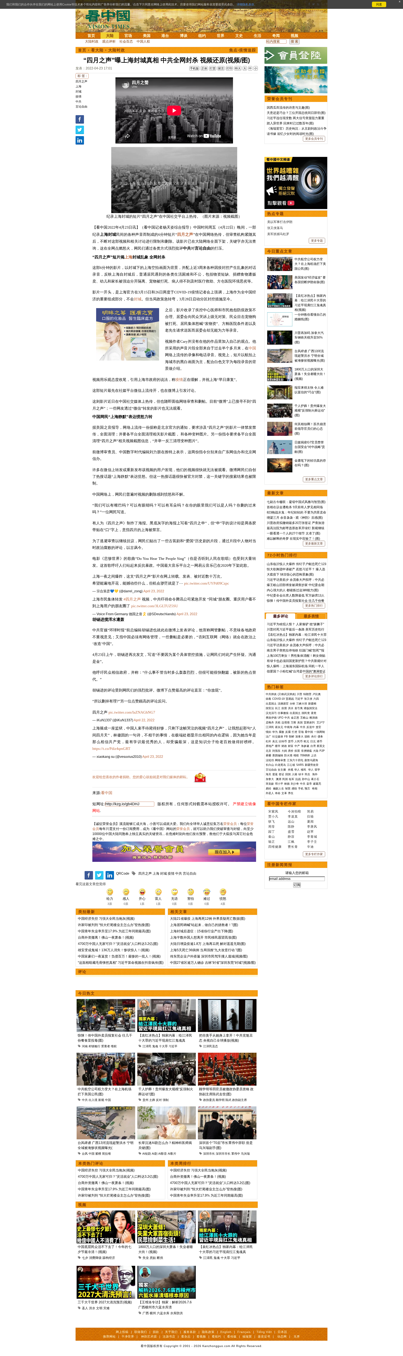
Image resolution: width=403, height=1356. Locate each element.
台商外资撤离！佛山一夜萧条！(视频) (106, 937)
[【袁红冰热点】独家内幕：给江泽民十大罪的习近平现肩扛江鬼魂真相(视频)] (166, 1001)
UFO (280, 717)
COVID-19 (278, 698)
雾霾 (268, 755)
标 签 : (82, 76)
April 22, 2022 (144, 720)
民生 (308, 774)
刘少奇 (295, 783)
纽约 (202, 36)
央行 (314, 736)
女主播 (282, 769)
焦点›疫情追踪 (242, 50)
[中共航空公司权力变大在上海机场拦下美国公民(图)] (106, 1055)
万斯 (293, 722)
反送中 (310, 727)
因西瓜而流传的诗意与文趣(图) (288, 107)
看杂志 (186, 1336)
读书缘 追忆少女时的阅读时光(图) (290, 133)
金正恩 (295, 717)
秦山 (271, 836)
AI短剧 (146, 1153)
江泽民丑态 (210, 1046)
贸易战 (290, 698)
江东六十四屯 (295, 760)
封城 (78, 91)
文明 (99, 1308)
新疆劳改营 (311, 764)
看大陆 (97, 50)
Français (244, 1332)
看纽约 (216, 1336)
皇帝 (309, 783)
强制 (166, 1100)
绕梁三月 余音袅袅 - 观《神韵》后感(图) (295, 517)
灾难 (106, 1308)
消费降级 (95, 1258)
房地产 (270, 746)
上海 (78, 86)
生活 (257, 36)
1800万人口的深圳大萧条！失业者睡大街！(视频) (310, 373)
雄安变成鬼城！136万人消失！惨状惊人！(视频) (113, 950)
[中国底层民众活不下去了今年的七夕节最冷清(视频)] (106, 1213)
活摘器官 (283, 703)
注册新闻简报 (279, 865)
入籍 (294, 774)
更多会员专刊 (314, 138)
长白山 (270, 764)
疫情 (78, 96)
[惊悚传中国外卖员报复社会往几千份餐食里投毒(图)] (106, 1001)
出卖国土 (271, 703)
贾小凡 (273, 816)
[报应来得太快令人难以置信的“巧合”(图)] (279, 387)
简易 (310, 811)
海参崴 (305, 746)
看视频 (201, 1336)
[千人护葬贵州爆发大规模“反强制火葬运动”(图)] (166, 1055)
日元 (313, 741)
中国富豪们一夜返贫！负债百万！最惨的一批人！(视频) (119, 956)
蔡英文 (321, 746)
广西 (146, 1313)
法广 (268, 736)
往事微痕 (283, 713)
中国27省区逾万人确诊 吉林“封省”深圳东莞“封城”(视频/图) (213, 962)
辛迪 (310, 846)
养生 (290, 793)
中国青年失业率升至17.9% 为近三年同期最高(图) (114, 931)
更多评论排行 (314, 676)
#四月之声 (132, 599)
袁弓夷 (298, 708)
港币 (319, 741)
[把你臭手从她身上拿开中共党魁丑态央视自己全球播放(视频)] (227, 1001)
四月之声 (81, 81)
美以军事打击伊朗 (279, 222)
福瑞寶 (247, 1336)
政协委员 (209, 1100)
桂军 (291, 779)
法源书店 (169, 1336)
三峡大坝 (301, 703)
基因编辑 (277, 755)
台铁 (292, 703)
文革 (284, 793)
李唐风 (312, 826)
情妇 (268, 731)
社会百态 (126, 41)
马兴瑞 (245, 1153)
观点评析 (109, 41)
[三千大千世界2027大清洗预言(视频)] (106, 1268)
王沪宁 (321, 722)
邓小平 (279, 783)
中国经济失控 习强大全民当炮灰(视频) (106, 918)
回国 (288, 774)
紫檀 (98, 1153)
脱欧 (307, 736)
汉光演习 (271, 713)
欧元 (306, 741)
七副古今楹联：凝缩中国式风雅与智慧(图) (296, 502)
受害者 (105, 1046)
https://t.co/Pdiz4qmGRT (111, 748)
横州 (153, 1313)
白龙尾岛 (280, 764)
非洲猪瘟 (306, 750)
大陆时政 (91, 41)
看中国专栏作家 (282, 804)
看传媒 (232, 1336)
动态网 (282, 1336)
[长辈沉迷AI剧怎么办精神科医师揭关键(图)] (166, 1109)
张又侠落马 (275, 228)
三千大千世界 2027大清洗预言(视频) (105, 1302)
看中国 (110, 18)
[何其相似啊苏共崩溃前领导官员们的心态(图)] (279, 424)
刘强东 (276, 750)
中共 (78, 101)
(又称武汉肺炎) (287, 694)
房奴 (153, 1258)
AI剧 (154, 1153)
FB (286, 736)
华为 (275, 731)
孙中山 (306, 779)
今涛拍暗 (294, 811)
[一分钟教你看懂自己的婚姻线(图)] (279, 314)
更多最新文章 (314, 543)
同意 (379, 4)
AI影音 (162, 1153)
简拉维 (106, 1153)
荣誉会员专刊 (279, 99)
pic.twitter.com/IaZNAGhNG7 (132, 712)
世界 (220, 36)
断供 (160, 1258)
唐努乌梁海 (311, 760)
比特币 (283, 741)
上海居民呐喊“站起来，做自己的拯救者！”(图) (204, 925)
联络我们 (140, 1332)
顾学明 (220, 1100)
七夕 (85, 1258)
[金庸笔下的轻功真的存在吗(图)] (279, 460)
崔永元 (279, 727)
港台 (165, 36)
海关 (268, 774)
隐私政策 (208, 1332)
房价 (290, 750)
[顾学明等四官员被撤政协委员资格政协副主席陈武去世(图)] (227, 1055)
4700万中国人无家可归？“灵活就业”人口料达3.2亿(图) (118, 944)
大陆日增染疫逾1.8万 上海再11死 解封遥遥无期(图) (208, 944)
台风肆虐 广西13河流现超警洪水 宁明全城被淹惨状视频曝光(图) (309, 355)
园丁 (271, 831)
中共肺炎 (271, 694)
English (226, 1332)
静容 (291, 836)
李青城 (312, 836)
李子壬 (312, 841)
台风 (85, 1153)
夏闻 (310, 821)
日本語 (282, 1332)
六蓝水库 (163, 1313)
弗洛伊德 (271, 717)
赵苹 (310, 831)
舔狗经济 (108, 1258)
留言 (221, 68)
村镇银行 (94, 1046)
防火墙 (288, 755)
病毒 (268, 698)
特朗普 (307, 694)
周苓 (271, 826)
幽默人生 (278, 788)
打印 (229, 68)
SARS (300, 764)
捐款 (156, 1332)
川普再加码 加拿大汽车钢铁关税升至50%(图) (309, 337)
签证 (281, 774)
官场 (128, 36)
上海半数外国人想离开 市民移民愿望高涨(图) (203, 937)
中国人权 (143, 41)
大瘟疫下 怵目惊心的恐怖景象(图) (290, 574)
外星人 (270, 793)
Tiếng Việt (264, 1332)
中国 (252, 348)
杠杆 (268, 741)
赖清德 (313, 717)
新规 (101, 1100)
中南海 (288, 727)
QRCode (122, 873)
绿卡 (301, 774)
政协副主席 (239, 1100)
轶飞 (271, 821)
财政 (284, 746)
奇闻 (276, 36)
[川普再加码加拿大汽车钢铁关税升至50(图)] (279, 333)
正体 (204, 68)
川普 (299, 694)
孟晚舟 (270, 722)
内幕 (296, 727)
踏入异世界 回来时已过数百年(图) (290, 123)
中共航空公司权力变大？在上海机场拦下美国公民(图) (310, 263)
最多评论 (280, 616)
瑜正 (271, 841)
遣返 (275, 774)
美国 (146, 36)
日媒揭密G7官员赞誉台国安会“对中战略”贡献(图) (309, 446)
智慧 (287, 788)
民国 (285, 779)
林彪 (287, 783)
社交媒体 (277, 736)
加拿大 (299, 736)
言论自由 (81, 106)
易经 (269, 788)
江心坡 (291, 764)
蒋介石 (315, 779)
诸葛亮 (317, 783)
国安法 (270, 708)
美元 (275, 741)
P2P (322, 750)
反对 (159, 1100)
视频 (294, 36)
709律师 (305, 755)
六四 (316, 698)
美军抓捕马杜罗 (278, 234)
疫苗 (284, 708)
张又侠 (308, 698)
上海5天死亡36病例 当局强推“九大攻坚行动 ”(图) (206, 950)
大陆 (110, 36)
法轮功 (270, 760)
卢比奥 (317, 694)
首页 (91, 36)
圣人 (85, 1308)
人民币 (298, 741)
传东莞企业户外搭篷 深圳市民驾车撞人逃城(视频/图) (209, 956)
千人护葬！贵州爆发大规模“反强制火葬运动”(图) (310, 410)
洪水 (92, 1308)
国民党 (306, 713)
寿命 (277, 793)
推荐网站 (109, 1336)
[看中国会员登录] (295, 55)
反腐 (288, 731)
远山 (291, 821)
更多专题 (317, 240)
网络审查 (280, 760)
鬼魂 (155, 1046)
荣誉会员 (230, 824)
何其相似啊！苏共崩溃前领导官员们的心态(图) (310, 428)
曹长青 (293, 846)
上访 (313, 755)
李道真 (293, 816)
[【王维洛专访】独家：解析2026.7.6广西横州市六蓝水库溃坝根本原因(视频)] (166, 1268)
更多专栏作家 (314, 854)
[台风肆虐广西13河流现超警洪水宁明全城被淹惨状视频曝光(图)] (106, 1109)
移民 (303, 769)
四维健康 (275, 846)
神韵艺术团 (149, 1336)
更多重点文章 (314, 479)
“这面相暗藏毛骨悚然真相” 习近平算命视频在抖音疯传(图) (121, 962)
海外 (315, 774)
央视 (290, 769)
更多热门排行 (314, 605)
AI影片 (172, 1153)
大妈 (284, 750)
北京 (268, 750)
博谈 (183, 36)
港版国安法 (310, 708)
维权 (114, 1046)
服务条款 (189, 1332)
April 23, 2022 (153, 591)
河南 (85, 1046)
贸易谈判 (309, 722)
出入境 (93, 1100)
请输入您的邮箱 (297, 873)
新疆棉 (312, 703)
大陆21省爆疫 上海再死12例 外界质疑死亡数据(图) (207, 918)
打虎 (294, 731)
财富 (290, 746)
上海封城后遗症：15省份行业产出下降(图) (201, 931)
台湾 (313, 746)
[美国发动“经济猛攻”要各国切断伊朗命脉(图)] (279, 277)
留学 (317, 769)
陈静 (291, 826)
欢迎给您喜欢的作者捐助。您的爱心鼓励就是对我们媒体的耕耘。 (141, 777)
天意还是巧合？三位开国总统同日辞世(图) (296, 113)
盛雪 (291, 831)
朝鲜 (291, 736)
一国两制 (319, 731)
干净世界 (128, 1336)
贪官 (318, 727)
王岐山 (304, 717)
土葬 (152, 1100)
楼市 (277, 746)
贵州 (145, 1100)
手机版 (194, 68)
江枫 (291, 841)
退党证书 (264, 1336)
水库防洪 (176, 1313)
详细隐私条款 (245, 4)
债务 (320, 736)
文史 (239, 36)
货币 (290, 741)
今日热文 (86, 993)
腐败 (281, 731)
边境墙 (285, 722)
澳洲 (278, 779)
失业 (146, 1258)
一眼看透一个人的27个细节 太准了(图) (293, 533)
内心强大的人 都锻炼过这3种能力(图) (293, 590)
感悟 (294, 788)
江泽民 (147, 1046)
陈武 (228, 1100)
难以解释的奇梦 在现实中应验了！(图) (293, 538)
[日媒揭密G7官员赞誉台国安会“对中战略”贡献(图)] (279, 442)
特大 (238, 68)
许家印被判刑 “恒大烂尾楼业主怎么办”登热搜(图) (114, 925)
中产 (297, 746)
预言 (308, 788)
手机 (301, 788)
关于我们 (171, 1332)
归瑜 (310, 816)
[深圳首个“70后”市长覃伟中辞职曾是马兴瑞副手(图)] (227, 1109)
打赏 (213, 68)
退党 (313, 713)
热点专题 (275, 214)
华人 (297, 769)
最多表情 (311, 616)
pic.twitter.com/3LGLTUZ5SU (154, 606)
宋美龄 (270, 783)
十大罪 (163, 1046)
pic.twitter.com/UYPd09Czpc (206, 583)
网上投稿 (122, 1332)
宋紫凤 (273, 811)
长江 (277, 708)
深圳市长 (209, 1153)
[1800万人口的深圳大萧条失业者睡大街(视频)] (166, 1213)
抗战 (298, 779)
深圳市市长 (223, 1153)
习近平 (173, 1046)
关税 (277, 722)
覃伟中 (235, 1153)
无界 (297, 1336)
